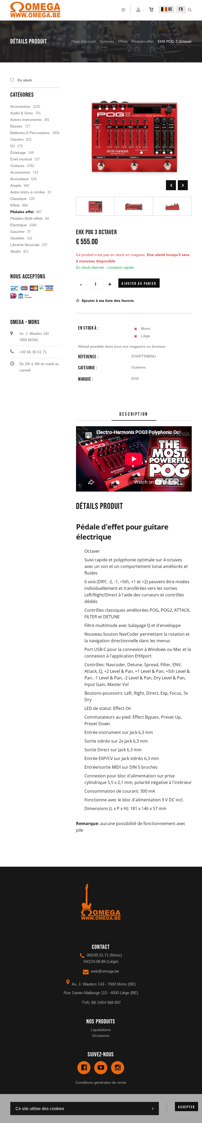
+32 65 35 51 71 (33, 352)
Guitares (107, 41)
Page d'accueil (83, 41)
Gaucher (17, 231)
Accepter (186, 1107)
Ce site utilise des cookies (40, 1108)
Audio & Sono (21, 113)
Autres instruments (26, 119)
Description (133, 414)
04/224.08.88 (94, 961)
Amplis (15, 185)
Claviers (17, 139)
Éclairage (18, 152)
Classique (18, 199)
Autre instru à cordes (27, 192)
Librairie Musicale (24, 245)
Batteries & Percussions (30, 133)
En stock (25, 80)
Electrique (18, 225)
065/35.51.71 (98, 955)
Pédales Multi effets (26, 218)
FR (181, 9)
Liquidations (101, 1030)
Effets (123, 41)
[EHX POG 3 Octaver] (134, 81)
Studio (15, 251)
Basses (16, 126)
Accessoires (20, 106)
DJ (12, 146)
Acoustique (19, 179)
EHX (135, 378)
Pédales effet (143, 41)
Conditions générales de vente (100, 1082)
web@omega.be (105, 971)
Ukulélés (17, 238)
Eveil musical (21, 159)
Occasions (100, 1035)
